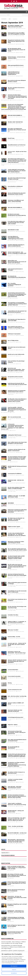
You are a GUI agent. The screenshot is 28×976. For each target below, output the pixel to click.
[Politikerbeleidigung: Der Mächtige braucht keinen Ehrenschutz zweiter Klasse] (4, 919)
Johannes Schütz (20, 195)
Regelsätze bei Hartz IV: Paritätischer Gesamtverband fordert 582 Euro (17, 391)
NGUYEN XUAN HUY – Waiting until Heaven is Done (16, 811)
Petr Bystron (19, 216)
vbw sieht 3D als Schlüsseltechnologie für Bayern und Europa (17, 178)
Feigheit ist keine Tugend (14, 526)
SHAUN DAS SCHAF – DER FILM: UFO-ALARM (16, 481)
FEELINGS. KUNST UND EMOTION (15, 122)
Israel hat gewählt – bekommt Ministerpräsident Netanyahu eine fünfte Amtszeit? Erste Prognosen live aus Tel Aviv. (17, 409)
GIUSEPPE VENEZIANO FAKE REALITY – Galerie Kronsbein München (16, 245)
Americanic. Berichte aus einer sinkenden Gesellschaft (15, 710)
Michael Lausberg (20, 712)
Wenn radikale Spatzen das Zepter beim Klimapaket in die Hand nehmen (17, 443)
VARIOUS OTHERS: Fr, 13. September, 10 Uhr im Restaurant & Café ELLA (17, 622)
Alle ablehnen (14, 973)
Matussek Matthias (20, 335)
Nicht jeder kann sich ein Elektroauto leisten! (16, 347)
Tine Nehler (19, 123)
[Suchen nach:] (14, 14)
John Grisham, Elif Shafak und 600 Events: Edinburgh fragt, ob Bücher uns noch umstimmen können (16, 875)
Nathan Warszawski (20, 66)
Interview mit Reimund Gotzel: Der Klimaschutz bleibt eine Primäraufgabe (17, 574)
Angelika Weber (20, 75)
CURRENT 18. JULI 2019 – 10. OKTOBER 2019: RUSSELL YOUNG (16, 496)
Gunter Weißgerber (20, 240)
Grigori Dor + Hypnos (12, 724)
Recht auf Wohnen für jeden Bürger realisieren (16, 361)
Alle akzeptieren (14, 966)
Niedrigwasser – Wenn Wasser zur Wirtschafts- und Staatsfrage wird (15, 911)
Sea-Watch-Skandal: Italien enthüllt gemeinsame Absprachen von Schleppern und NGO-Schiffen (16, 557)
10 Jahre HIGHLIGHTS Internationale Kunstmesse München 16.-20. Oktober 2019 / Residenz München (17, 171)
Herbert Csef (19, 735)
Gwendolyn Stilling (20, 35)
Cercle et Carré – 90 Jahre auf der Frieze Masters (17, 152)
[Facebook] (11, 1)
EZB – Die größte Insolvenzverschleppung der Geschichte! (14, 284)
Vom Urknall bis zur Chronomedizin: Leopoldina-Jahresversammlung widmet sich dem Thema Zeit (17, 304)
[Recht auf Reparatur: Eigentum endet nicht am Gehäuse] (4, 927)
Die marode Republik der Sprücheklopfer (13, 747)
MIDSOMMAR (11, 503)
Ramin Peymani (20, 52)
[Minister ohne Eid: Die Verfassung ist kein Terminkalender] (4, 891)
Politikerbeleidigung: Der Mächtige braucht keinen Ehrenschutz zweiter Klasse (16, 918)
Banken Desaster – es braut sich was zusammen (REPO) (16, 57)
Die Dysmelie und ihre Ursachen (15, 376)
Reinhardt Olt (13, 430)
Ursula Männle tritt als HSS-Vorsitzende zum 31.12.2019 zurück (17, 591)
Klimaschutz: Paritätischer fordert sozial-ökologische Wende (16, 542)
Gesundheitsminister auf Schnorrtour (16, 144)
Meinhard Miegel (20, 684)
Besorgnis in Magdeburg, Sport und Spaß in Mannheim (17, 904)
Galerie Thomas (20, 154)
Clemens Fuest (20, 602)
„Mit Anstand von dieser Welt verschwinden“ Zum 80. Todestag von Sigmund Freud (16, 732)
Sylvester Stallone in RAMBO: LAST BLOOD (16, 703)
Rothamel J (19, 469)
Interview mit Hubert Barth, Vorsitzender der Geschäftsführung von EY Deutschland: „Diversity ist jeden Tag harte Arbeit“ (17, 96)
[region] (14, 964)
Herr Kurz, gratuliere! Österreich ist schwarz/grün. (16, 88)
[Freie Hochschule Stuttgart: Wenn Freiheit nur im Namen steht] (4, 933)
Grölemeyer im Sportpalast (14, 333)
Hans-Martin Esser (14, 569)
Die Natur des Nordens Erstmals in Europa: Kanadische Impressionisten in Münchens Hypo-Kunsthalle (17, 796)
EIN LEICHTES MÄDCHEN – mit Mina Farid (17, 833)
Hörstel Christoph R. (20, 544)
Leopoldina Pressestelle (21, 306)
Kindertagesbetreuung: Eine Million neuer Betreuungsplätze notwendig (16, 33)
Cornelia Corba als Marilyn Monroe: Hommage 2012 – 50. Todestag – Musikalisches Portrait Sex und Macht (17, 534)
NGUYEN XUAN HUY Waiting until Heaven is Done (17, 467)
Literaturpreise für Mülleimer (15, 473)
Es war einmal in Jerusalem (14, 676)
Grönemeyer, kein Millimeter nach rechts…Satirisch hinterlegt (16, 201)
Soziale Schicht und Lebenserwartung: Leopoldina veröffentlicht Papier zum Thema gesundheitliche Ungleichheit (17, 755)
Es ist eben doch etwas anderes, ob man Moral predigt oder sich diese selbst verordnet (16, 222)
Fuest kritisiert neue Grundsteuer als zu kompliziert (17, 600)
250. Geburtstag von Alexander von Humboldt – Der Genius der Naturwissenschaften (16, 519)
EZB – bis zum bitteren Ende (14, 417)
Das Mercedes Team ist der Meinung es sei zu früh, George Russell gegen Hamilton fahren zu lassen (17, 400)
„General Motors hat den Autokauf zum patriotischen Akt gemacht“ (17, 311)
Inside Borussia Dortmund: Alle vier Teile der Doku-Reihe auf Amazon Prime (17, 384)
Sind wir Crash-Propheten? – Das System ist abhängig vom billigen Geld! (17, 252)
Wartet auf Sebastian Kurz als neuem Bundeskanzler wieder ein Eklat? (17, 193)
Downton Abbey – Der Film (14, 636)
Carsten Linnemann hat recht (15, 689)
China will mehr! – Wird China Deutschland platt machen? (14, 787)
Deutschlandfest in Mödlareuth (15, 186)
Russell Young (11, 138)
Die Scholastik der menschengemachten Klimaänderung (17, 277)
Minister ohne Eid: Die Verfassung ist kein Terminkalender (16, 890)
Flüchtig (10, 683)
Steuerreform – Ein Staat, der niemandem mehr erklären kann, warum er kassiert (16, 897)
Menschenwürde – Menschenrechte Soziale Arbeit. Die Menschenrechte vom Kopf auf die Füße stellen (16, 841)
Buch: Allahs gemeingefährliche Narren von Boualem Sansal (17, 740)
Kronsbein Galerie (20, 139)
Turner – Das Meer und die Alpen (15, 826)
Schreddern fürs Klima (13, 615)
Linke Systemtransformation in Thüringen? (15, 269)
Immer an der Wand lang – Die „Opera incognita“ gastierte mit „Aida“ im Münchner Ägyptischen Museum (17, 819)
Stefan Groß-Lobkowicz (21, 521)
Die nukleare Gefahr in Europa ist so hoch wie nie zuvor (16, 772)
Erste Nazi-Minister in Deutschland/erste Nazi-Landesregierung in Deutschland (15, 237)
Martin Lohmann (20, 528)
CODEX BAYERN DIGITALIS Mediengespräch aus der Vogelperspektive (13, 73)
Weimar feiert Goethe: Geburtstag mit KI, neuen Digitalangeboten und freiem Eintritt (16, 883)
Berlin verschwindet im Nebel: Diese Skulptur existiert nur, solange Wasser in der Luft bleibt (16, 867)
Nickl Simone (19, 173)
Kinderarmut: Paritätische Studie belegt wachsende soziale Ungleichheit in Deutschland (17, 511)
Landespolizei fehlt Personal (14, 435)
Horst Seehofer (20, 329)
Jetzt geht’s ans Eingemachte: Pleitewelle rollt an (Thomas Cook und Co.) (17, 130)
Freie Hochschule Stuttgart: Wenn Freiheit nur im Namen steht (15, 932)
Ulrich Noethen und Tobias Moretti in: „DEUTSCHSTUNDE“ (17, 320)
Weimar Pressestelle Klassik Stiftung (17, 110)
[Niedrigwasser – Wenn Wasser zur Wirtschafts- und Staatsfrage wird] (4, 912)
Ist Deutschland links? (13, 669)
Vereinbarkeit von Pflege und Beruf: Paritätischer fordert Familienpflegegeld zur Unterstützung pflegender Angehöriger (17, 764)
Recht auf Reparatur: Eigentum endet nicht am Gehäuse (16, 926)
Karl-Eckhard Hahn (20, 271)
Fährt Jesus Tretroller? (13, 630)
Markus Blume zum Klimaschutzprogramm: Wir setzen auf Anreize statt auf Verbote (17, 261)
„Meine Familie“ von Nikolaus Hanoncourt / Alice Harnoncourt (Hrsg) (17, 804)
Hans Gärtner (19, 647)
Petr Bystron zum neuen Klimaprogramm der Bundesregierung (17, 214)
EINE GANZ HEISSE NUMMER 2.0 (15, 115)
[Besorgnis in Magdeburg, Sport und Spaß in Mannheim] (4, 905)
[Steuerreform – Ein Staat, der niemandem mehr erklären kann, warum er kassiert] (4, 898)
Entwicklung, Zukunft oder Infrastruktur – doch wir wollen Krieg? (17, 652)
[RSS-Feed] (16, 1)
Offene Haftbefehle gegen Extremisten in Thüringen (17, 583)
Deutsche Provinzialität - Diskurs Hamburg (10, 941)
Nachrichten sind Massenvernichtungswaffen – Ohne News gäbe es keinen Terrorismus (16, 369)
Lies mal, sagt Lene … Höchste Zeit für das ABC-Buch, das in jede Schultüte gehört (17, 644)
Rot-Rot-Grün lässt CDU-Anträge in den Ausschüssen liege (17, 607)
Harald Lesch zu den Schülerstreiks (16, 354)
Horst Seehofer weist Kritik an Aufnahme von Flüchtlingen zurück (16, 327)
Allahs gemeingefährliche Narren (16, 65)
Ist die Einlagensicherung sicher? (15, 717)
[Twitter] (14, 1)
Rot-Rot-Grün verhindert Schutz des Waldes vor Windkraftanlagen (16, 488)
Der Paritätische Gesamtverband (16, 767)
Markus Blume (19, 264)
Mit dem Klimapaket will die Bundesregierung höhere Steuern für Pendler (16, 49)
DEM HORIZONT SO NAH (13, 229)
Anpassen (14, 969)
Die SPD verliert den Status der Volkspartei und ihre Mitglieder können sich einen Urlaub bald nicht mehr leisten (17, 566)
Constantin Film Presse (21, 28)
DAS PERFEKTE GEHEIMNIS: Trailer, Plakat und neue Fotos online (15, 26)
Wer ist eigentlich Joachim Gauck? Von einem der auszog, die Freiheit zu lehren (17, 549)
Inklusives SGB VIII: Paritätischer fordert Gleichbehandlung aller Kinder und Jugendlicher (17, 661)
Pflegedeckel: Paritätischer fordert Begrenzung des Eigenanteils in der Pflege (16, 41)
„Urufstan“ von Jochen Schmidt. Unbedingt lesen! (15, 780)
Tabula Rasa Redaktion (21, 208)
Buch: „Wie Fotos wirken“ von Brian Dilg (17, 696)
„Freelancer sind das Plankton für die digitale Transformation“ (16, 450)
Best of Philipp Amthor (13, 340)
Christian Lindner (20, 349)
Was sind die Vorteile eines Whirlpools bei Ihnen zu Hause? (17, 81)
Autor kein (19, 83)
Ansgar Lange (19, 372)
